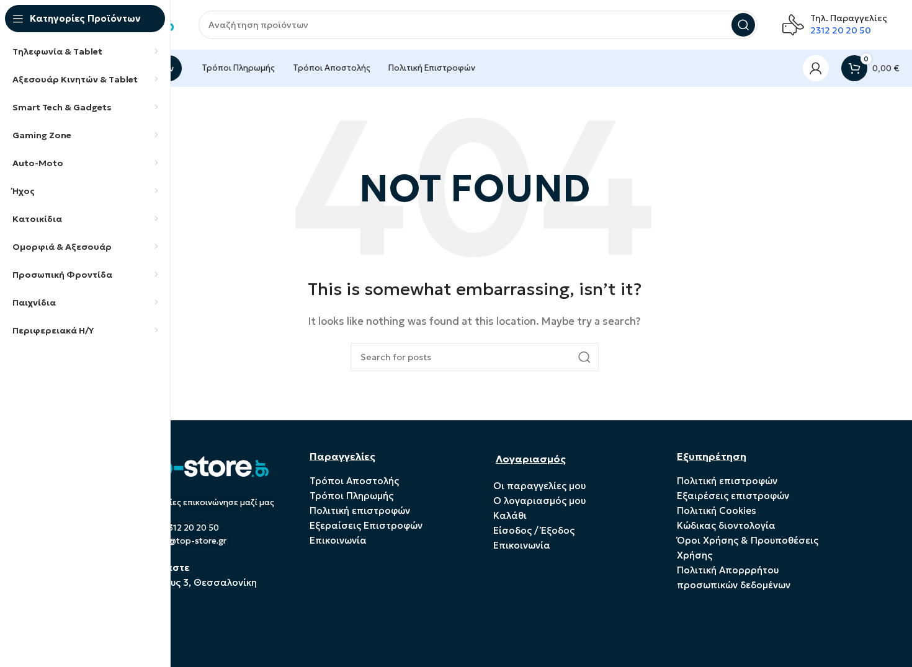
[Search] (743, 25)
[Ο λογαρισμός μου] (816, 68)
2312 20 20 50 (840, 30)
